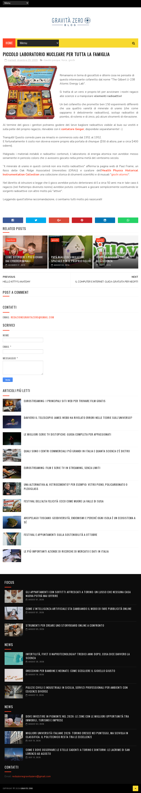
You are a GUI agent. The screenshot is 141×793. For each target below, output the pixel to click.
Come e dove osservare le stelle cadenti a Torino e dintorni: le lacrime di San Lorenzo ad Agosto (78, 752)
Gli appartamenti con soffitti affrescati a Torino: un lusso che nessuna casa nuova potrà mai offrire (78, 594)
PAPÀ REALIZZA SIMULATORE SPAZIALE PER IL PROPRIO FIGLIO (71, 259)
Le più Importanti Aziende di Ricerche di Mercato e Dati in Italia (66, 551)
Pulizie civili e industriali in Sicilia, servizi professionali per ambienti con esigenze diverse (77, 689)
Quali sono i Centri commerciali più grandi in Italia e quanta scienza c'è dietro (77, 451)
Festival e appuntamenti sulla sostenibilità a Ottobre (60, 535)
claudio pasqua (52, 60)
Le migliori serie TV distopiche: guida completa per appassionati (67, 434)
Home (9, 43)
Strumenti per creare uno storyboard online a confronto (65, 625)
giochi (71, 60)
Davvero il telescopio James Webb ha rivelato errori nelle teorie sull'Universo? (78, 418)
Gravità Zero (27, 788)
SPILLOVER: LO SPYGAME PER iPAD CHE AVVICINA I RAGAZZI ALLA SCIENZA (114, 257)
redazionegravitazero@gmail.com (32, 317)
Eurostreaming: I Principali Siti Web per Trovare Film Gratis (65, 401)
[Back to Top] (135, 788)
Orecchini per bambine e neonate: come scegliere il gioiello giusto (70, 671)
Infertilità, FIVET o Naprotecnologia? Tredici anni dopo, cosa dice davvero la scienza (78, 656)
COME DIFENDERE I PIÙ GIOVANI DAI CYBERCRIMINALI (24, 259)
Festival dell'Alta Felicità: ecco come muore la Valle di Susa (64, 501)
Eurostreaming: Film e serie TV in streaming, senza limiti (62, 468)
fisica (64, 60)
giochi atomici (119, 174)
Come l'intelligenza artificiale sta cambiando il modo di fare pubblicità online (78, 609)
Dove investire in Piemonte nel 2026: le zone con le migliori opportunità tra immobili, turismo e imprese (77, 718)
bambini (11, 240)
